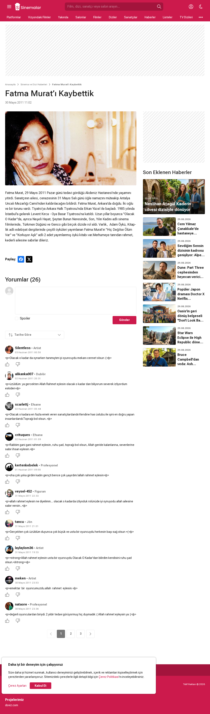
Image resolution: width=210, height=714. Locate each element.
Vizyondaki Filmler (39, 17)
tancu (19, 522)
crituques (22, 435)
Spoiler (25, 318)
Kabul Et (40, 685)
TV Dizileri (186, 17)
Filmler (97, 17)
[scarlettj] (9, 406)
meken (20, 578)
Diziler (113, 17)
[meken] (9, 580)
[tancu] (9, 523)
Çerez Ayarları (17, 685)
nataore (21, 604)
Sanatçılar (130, 17)
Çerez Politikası (109, 676)
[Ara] (159, 6)
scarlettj (21, 404)
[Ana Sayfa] (28, 6)
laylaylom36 (24, 548)
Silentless (23, 348)
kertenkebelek (26, 465)
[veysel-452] (9, 493)
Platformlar (14, 17)
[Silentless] (9, 350)
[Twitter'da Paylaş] (29, 259)
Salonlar (80, 17)
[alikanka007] (9, 376)
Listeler (167, 17)
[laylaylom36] (9, 550)
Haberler (150, 17)
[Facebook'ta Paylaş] (21, 259)
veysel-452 (23, 491)
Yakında (63, 17)
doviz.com (11, 705)
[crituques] (9, 437)
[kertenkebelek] (9, 467)
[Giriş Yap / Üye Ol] (191, 6)
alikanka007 (24, 374)
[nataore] (9, 606)
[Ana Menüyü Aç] (9, 6)
